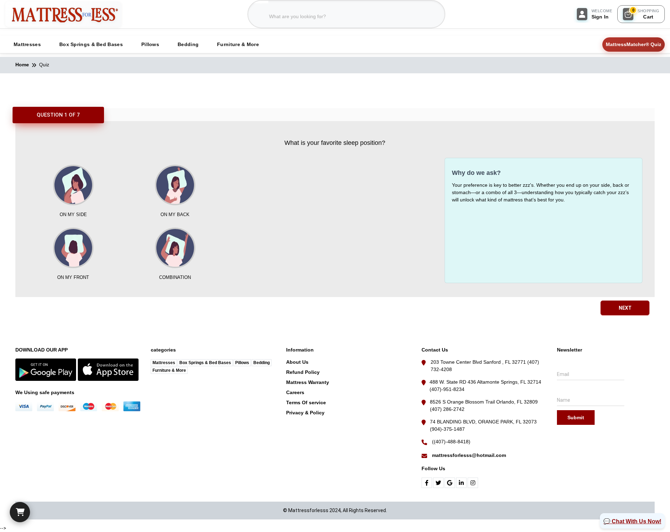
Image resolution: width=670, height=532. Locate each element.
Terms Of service (306, 402)
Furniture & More (169, 370)
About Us (297, 362)
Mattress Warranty (307, 382)
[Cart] (20, 512)
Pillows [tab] (150, 44)
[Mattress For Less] (63, 14)
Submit (575, 417)
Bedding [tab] (188, 44)
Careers (295, 392)
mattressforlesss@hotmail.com (469, 455)
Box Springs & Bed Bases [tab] (91, 44)
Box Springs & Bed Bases (205, 362)
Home (22, 64)
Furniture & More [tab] (238, 44)
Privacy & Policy (305, 412)
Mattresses (163, 362)
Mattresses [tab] (27, 44)
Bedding (261, 362)
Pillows (242, 362)
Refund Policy (303, 372)
